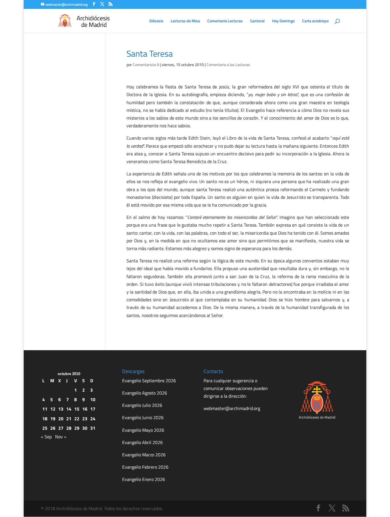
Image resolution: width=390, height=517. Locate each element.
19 (52, 418)
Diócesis (156, 21)
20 (60, 418)
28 (68, 428)
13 (60, 408)
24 (92, 418)
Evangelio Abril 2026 (142, 442)
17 (92, 408)
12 (52, 408)
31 (92, 428)
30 (84, 428)
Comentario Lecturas (225, 21)
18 (44, 418)
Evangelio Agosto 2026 (144, 392)
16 (84, 408)
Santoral (257, 21)
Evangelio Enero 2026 (143, 479)
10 (92, 399)
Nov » (61, 436)
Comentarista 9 (146, 65)
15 (76, 408)
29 (76, 428)
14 (68, 408)
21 (68, 418)
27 (60, 428)
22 (76, 418)
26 (52, 428)
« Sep (46, 436)
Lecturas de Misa (185, 21)
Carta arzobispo (315, 21)
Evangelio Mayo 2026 (143, 430)
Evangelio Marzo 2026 (144, 454)
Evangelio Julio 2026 (142, 405)
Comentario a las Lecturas (228, 65)
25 (44, 428)
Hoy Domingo (283, 21)
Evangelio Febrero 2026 (145, 466)
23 (84, 418)
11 (44, 408)
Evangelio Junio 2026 (143, 417)
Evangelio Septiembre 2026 (149, 380)
